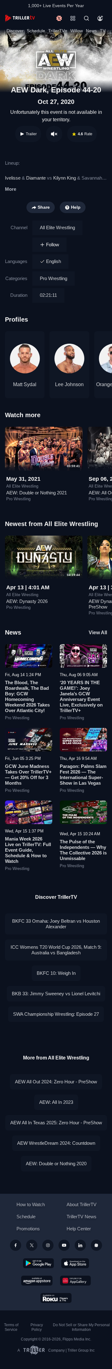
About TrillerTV (81, 1204)
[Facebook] (15, 1245)
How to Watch (30, 1204)
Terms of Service (11, 1327)
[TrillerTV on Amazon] (37, 1281)
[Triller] (96, 1245)
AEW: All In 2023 (56, 1102)
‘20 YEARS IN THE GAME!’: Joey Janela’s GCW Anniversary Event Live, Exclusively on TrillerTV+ (81, 696)
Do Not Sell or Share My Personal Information (81, 1327)
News (91, 30)
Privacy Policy (36, 1327)
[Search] (86, 18)
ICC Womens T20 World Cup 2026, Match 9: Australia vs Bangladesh (56, 949)
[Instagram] (48, 1245)
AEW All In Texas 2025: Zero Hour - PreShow (56, 1122)
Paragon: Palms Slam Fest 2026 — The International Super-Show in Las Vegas (83, 775)
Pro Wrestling (53, 278)
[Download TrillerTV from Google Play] (38, 1263)
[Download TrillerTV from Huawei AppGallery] (75, 1281)
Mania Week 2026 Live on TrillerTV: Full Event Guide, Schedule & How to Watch (28, 850)
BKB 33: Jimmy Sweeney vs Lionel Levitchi (56, 993)
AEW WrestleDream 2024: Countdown (56, 1143)
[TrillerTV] (20, 18)
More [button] (10, 189)
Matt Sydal (24, 384)
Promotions (28, 1228)
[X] (31, 1245)
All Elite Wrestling (57, 227)
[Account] (100, 18)
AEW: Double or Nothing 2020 (56, 1163)
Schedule (36, 30)
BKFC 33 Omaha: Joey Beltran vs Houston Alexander (56, 923)
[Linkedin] (80, 1245)
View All (98, 632)
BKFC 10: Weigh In (56, 973)
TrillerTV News (81, 1216)
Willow (76, 30)
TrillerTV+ (57, 30)
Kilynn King (64, 178)
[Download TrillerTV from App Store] (75, 1263)
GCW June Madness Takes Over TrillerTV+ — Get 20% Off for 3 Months (28, 775)
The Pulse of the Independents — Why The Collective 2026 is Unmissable (83, 850)
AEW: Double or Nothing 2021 (36, 492)
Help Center (79, 1228)
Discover (15, 30)
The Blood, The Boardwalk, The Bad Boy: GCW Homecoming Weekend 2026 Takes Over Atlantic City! (27, 696)
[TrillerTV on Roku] (56, 1298)
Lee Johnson (69, 384)
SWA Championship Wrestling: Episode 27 (56, 1014)
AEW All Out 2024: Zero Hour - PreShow (56, 1081)
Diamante (36, 178)
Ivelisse (13, 178)
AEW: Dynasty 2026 (27, 601)
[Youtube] (64, 1245)
